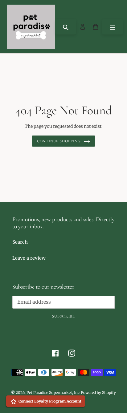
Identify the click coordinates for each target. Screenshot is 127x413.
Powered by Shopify (98, 392)
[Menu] (112, 26)
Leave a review (29, 258)
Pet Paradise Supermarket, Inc (53, 392)
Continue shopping (59, 141)
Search (20, 242)
